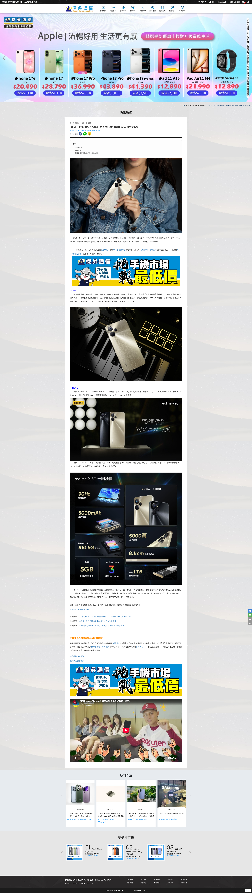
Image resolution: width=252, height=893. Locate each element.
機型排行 (113, 11)
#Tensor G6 (101, 822)
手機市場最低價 (119, 250)
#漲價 (144, 819)
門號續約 (153, 250)
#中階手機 (73, 130)
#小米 (69, 819)
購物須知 (170, 883)
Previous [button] (4, 57)
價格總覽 (103, 11)
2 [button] (122, 101)
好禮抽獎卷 (144, 250)
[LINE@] (212, 2)
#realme (81, 130)
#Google (100, 819)
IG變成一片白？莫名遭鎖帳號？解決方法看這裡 (97, 621)
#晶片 (107, 819)
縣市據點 (157, 880)
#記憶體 (139, 819)
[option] (126, 57)
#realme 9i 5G (90, 130)
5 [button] (128, 101)
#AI (129, 819)
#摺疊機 (174, 819)
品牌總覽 (130, 880)
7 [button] (131, 101)
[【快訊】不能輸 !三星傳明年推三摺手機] (172, 794)
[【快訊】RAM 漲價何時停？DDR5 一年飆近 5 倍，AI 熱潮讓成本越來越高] (141, 794)
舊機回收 (143, 11)
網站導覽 (184, 883)
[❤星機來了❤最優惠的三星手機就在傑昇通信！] (126, 57)
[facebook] (222, 2)
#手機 (133, 819)
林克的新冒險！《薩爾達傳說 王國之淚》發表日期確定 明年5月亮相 (105, 617)
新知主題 (130, 883)
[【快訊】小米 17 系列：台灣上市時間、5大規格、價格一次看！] (80, 794)
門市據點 (152, 11)
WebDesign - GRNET (140, 890)
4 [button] (126, 101)
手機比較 (133, 11)
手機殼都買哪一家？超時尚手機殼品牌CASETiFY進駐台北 (101, 626)
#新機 (82, 819)
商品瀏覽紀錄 (250, 619)
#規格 (98, 130)
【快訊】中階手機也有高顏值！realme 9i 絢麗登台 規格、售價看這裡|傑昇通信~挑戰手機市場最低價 (83, 11)
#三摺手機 (167, 819)
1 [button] (120, 101)
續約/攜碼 (105, 647)
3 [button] (124, 101)
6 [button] (130, 101)
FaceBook (250, 611)
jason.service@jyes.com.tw (83, 883)
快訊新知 (172, 11)
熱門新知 (157, 883)
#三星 (160, 819)
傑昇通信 (104, 250)
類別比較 (143, 883)
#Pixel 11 (112, 819)
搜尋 (248, 2)
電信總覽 (184, 880)
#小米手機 (75, 819)
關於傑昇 (182, 11)
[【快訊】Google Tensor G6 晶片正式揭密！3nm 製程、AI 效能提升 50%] (110, 794)
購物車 (244, 3)
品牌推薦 (143, 880)
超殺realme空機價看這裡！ (80, 609)
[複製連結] (89, 134)
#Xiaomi (87, 819)
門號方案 (162, 11)
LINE (250, 615)
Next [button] (248, 57)
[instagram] (202, 2)
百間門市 (139, 647)
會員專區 (236, 2)
